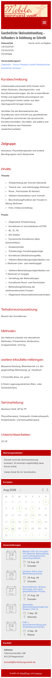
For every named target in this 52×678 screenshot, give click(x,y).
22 (39, 521)
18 (12, 521)
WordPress (25, 673)
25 (12, 528)
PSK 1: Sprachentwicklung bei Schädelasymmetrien (34, 624)
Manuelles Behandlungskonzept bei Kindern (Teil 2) (35, 606)
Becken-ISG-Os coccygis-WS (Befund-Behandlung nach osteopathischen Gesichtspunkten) (36, 554)
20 (26, 521)
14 (32, 515)
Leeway (38, 673)
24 (6, 528)
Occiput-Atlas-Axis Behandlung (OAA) (33, 572)
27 (26, 528)
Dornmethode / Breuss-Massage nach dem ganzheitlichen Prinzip (35, 589)
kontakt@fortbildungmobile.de (19, 662)
